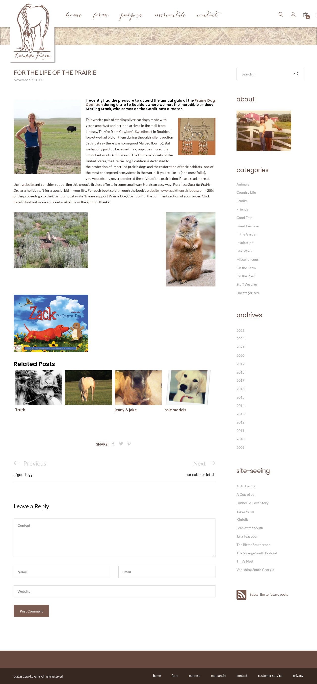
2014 (240, 405)
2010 (240, 439)
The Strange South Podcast (257, 553)
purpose (194, 676)
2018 (240, 372)
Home (74, 15)
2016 (240, 389)
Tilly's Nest (245, 561)
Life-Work (244, 251)
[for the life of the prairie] (113, 444)
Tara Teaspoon (247, 536)
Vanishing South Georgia (255, 569)
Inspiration (245, 242)
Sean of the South (250, 528)
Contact (207, 15)
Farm (101, 15)
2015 (240, 397)
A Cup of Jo (245, 494)
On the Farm (246, 268)
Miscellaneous (248, 259)
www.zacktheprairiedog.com (182, 190)
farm (175, 676)
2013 (240, 414)
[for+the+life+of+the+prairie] (121, 444)
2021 (240, 347)
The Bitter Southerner (253, 544)
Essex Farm (245, 511)
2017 (240, 380)
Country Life (246, 192)
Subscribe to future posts (268, 594)
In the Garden (247, 234)
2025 (240, 330)
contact (242, 676)
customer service (270, 676)
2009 (240, 447)
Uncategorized (248, 293)
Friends (242, 209)
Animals (243, 184)
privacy (298, 676)
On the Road (246, 276)
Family (242, 201)
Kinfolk (242, 519)
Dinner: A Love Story (252, 503)
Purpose (131, 15)
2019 (240, 364)
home (157, 676)
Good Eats (244, 217)
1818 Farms (246, 486)
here (17, 202)
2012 (240, 422)
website (28, 184)
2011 (240, 430)
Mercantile (170, 15)
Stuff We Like (247, 284)
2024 (240, 338)
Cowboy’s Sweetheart (136, 131)
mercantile (218, 676)
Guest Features (248, 226)
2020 (240, 355)
